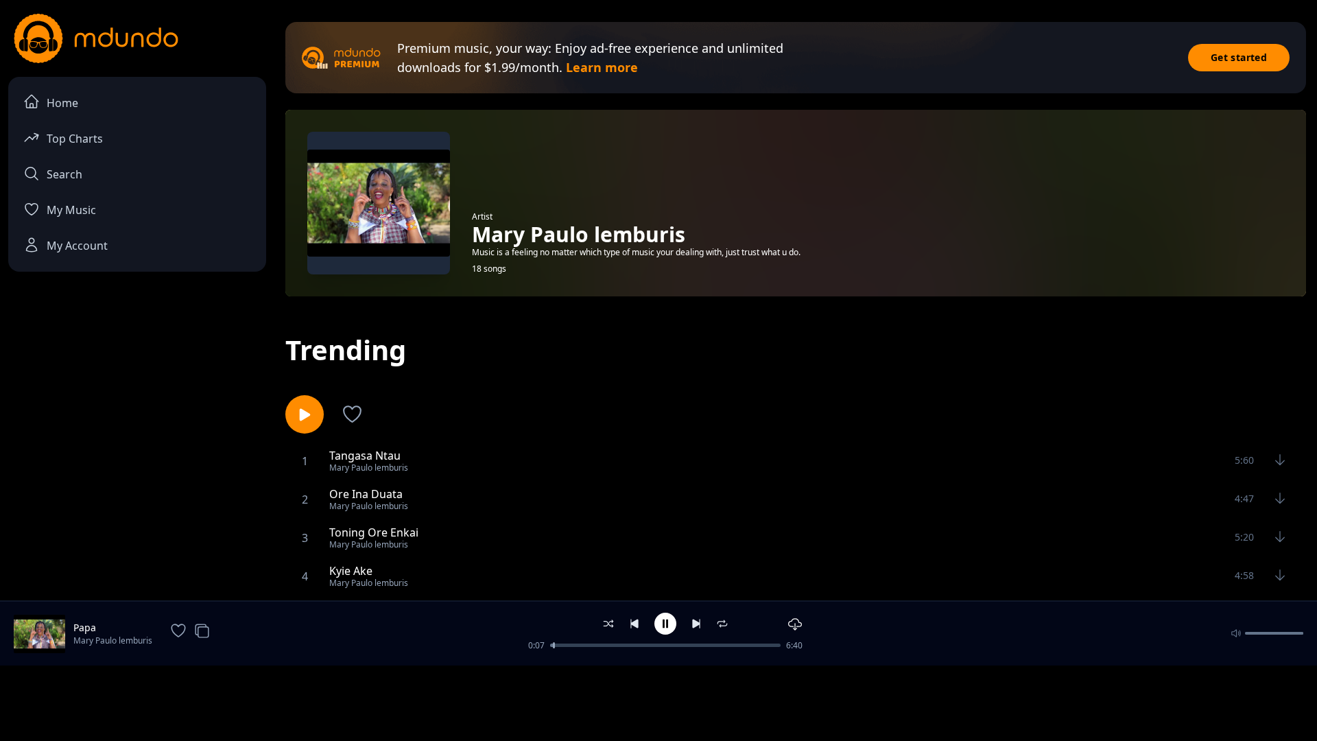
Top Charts (75, 138)
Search (64, 174)
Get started (1239, 57)
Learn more (602, 67)
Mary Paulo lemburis (112, 640)
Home (62, 102)
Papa (84, 627)
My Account (77, 245)
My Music (71, 209)
